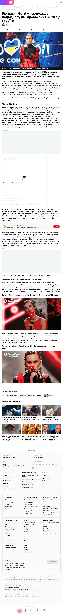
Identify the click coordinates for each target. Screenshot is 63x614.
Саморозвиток (47, 531)
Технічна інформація (27, 487)
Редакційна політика (7, 478)
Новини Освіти (48, 520)
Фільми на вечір (28, 526)
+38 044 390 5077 (38, 457)
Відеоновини (8, 506)
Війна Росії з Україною (31, 498)
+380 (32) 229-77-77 (14, 587)
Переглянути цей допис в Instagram (13, 182)
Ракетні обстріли (28, 500)
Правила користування (8, 488)
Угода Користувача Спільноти (29, 481)
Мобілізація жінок (48, 506)
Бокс (25, 543)
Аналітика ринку (9, 543)
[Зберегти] (55, 29)
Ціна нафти (8, 522)
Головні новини (9, 500)
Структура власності (47, 478)
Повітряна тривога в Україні (31, 506)
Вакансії (44, 475)
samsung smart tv (36, 596)
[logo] (11, 2)
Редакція (4, 475)
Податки (7, 533)
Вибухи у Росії (28, 511)
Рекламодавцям (6, 486)
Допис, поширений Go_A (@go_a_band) (17, 204)
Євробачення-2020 (48, 81)
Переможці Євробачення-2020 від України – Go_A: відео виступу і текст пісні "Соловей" (31, 99)
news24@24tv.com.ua (9, 457)
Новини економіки (11, 520)
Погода (7, 511)
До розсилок (52, 561)
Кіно (25, 520)
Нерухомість (9, 541)
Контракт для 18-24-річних (50, 508)
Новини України (9, 502)
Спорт (26, 541)
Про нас (4, 472)
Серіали (26, 531)
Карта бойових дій (29, 502)
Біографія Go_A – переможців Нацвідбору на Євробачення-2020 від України (38, 7)
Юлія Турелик (9, 24)
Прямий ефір (8, 504)
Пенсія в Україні (9, 535)
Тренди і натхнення (10, 547)
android (9, 596)
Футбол (26, 545)
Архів (43, 480)
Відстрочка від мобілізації (50, 510)
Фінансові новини (10, 526)
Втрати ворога (28, 513)
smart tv (27, 596)
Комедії (26, 529)
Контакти (44, 472)
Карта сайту (45, 483)
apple (18, 596)
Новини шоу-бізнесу (13, 7)
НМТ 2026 (45, 528)
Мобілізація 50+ (47, 504)
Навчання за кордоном (49, 533)
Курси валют (8, 524)
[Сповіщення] (61, 2)
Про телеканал (6, 480)
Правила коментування (28, 484)
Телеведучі (5, 483)
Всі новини (8, 498)
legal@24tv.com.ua (23, 589)
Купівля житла (9, 545)
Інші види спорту (28, 552)
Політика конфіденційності (29, 472)
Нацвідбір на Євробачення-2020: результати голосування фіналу (32, 275)
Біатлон (26, 549)
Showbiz (4, 7)
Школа (45, 526)
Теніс (25, 547)
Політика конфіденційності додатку (31, 479)
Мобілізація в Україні (50, 498)
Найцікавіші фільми (29, 522)
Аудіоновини (8, 509)
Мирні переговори (29, 504)
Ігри (43, 486)
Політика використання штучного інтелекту (30, 476)
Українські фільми (29, 524)
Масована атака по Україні (31, 509)
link (33, 464)
